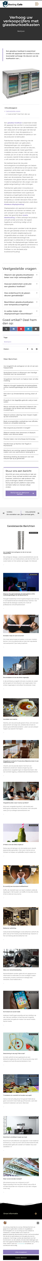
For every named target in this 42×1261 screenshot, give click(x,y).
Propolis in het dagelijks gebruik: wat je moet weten (20, 401)
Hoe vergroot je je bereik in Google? (17, 428)
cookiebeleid (21, 1243)
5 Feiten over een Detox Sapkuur (13, 844)
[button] (38, 1223)
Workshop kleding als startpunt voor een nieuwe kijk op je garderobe (19, 457)
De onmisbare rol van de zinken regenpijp (16, 677)
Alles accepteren (21, 1252)
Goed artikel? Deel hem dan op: (18, 114)
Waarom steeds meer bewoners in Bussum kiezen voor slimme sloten (19, 433)
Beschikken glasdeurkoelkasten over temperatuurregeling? (21, 303)
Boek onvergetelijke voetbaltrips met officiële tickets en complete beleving (21, 422)
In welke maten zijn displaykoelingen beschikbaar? (21, 312)
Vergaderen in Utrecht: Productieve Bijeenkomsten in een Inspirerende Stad (21, 761)
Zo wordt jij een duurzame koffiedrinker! (15, 886)
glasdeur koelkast (15, 123)
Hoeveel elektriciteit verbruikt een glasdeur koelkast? (21, 285)
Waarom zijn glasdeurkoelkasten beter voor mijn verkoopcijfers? (21, 276)
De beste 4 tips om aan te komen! (13, 635)
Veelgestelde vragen (13, 111)
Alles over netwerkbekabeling (12, 970)
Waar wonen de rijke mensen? (12, 1179)
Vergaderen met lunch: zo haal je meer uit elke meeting (21, 380)
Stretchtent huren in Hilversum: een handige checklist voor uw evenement (20, 373)
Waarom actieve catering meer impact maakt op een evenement (20, 416)
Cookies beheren (21, 1258)
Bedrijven (21, 31)
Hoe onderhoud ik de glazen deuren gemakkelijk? (21, 294)
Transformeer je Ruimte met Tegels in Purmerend (17, 444)
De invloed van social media (11, 1011)
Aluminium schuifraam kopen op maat (15, 1137)
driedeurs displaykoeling (14, 204)
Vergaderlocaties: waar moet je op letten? (16, 803)
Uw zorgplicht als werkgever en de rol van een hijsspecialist (21, 367)
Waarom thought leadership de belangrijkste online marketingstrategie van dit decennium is (21, 387)
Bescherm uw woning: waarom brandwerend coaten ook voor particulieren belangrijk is (20, 451)
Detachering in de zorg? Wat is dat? (14, 1053)
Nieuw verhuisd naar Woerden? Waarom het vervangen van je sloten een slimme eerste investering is (20, 408)
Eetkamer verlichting (9, 928)
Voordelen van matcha (10, 719)
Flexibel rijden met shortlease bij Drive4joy (19, 439)
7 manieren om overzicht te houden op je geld (17, 1095)
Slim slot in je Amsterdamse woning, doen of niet (20, 394)
